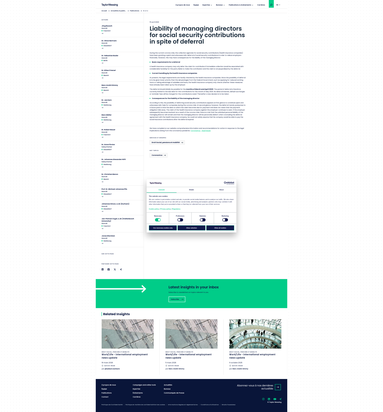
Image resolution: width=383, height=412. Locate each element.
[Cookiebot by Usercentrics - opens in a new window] (225, 183)
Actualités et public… (118, 11)
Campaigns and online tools (144, 385)
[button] (271, 5)
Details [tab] (191, 190)
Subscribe (191, 293)
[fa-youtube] (273, 399)
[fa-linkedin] (267, 399)
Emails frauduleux (228, 405)
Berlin (105, 61)
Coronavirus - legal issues (201, 131)
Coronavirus (157, 155)
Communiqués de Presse (174, 393)
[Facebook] (109, 269)
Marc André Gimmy (176, 369)
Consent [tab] (162, 190)
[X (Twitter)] (115, 269)
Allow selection (191, 228)
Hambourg (107, 105)
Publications (134, 11)
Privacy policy (165, 209)
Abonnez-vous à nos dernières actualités (255, 387)
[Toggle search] (271, 5)
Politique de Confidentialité (112, 405)
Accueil (104, 11)
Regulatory (176, 209)
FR (277, 5)
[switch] (180, 219)
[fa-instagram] (261, 399)
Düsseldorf (107, 46)
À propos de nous (183, 5)
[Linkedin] (103, 269)
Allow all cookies (220, 228)
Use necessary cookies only (163, 228)
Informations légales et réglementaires (183, 405)
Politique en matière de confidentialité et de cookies (145, 405)
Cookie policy (154, 209)
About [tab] (221, 190)
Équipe (196, 5)
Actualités (168, 385)
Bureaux (219, 5)
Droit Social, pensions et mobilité (166, 142)
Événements (138, 393)
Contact (105, 397)
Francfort (107, 31)
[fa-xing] (278, 399)
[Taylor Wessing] (109, 5)
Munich (106, 75)
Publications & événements (240, 5)
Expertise (206, 5)
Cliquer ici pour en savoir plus (127, 347)
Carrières (261, 5)
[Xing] (121, 269)
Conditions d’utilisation (210, 405)
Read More (122, 31)
